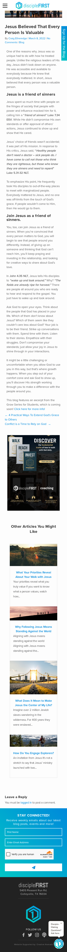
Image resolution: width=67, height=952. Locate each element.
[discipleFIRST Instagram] (37, 934)
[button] (5, 5)
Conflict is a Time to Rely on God (28, 424)
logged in (26, 802)
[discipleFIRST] (59, 944)
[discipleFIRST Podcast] (44, 934)
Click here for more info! (29, 409)
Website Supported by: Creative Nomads (33, 944)
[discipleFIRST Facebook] (23, 934)
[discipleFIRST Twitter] (30, 934)
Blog (21, 42)
